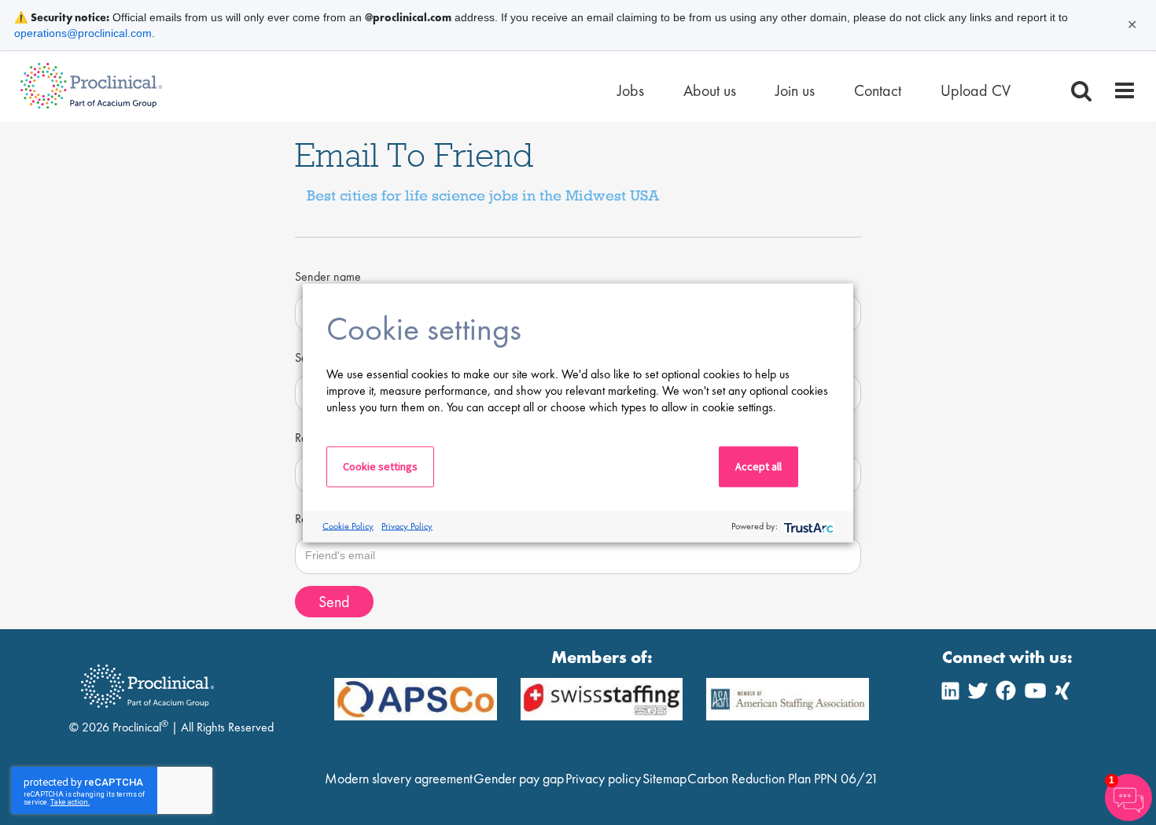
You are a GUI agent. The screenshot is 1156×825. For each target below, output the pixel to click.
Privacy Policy (407, 526)
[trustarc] (807, 527)
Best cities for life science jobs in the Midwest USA (483, 195)
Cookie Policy (348, 526)
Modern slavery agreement (399, 778)
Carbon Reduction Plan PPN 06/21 (782, 778)
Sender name (328, 276)
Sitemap (664, 778)
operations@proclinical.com (83, 33)
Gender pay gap (518, 778)
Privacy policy (603, 778)
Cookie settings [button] (380, 466)
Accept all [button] (758, 466)
